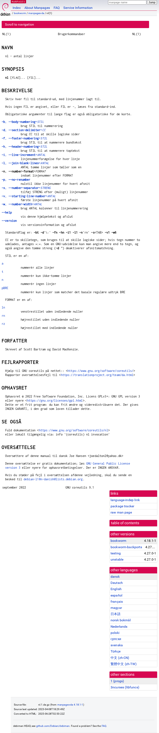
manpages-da (36, 13)
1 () (117, 681)
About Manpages (37, 8)
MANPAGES (18, 1)
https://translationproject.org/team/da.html (97, 375)
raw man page (121, 512)
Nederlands (119, 627)
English (116, 589)
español (116, 595)
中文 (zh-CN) (120, 658)
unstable (117, 559)
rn (3, 315)
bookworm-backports (126, 547)
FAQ (57, 8)
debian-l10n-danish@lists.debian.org (53, 479)
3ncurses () (125, 687)
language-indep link (125, 500)
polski (115, 633)
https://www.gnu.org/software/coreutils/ (100, 370)
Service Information (78, 8)
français (117, 602)
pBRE (5, 288)
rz (3, 323)
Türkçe (115, 651)
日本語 (115, 614)
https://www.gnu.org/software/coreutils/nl (73, 430)
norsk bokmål (121, 620)
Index (17, 8)
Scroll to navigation (19, 24)
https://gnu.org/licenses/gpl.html (55, 400)
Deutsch (117, 583)
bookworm (20, 13)
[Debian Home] (5, 8)
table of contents (125, 523)
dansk (115, 577)
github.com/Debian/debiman (53, 726)
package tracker (122, 506)
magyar (116, 608)
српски (116, 639)
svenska (117, 645)
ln (3, 307)
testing (116, 553)
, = (23, 121)
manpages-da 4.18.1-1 (70, 704)
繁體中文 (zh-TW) (124, 664)
